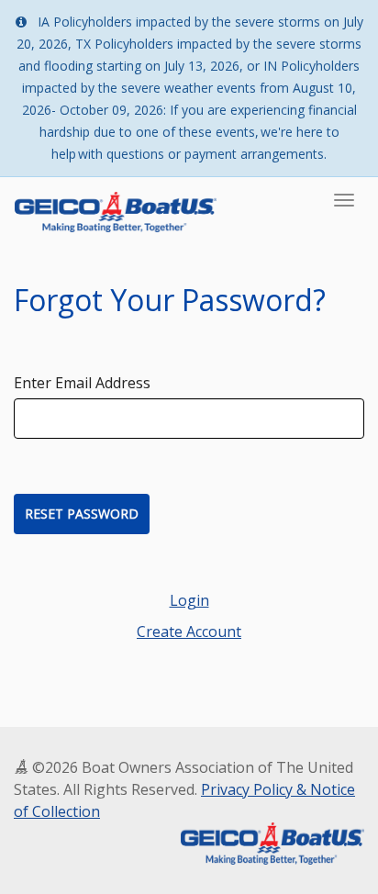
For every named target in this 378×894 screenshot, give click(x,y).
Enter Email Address (82, 383)
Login (189, 600)
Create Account (189, 631)
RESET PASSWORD (82, 513)
